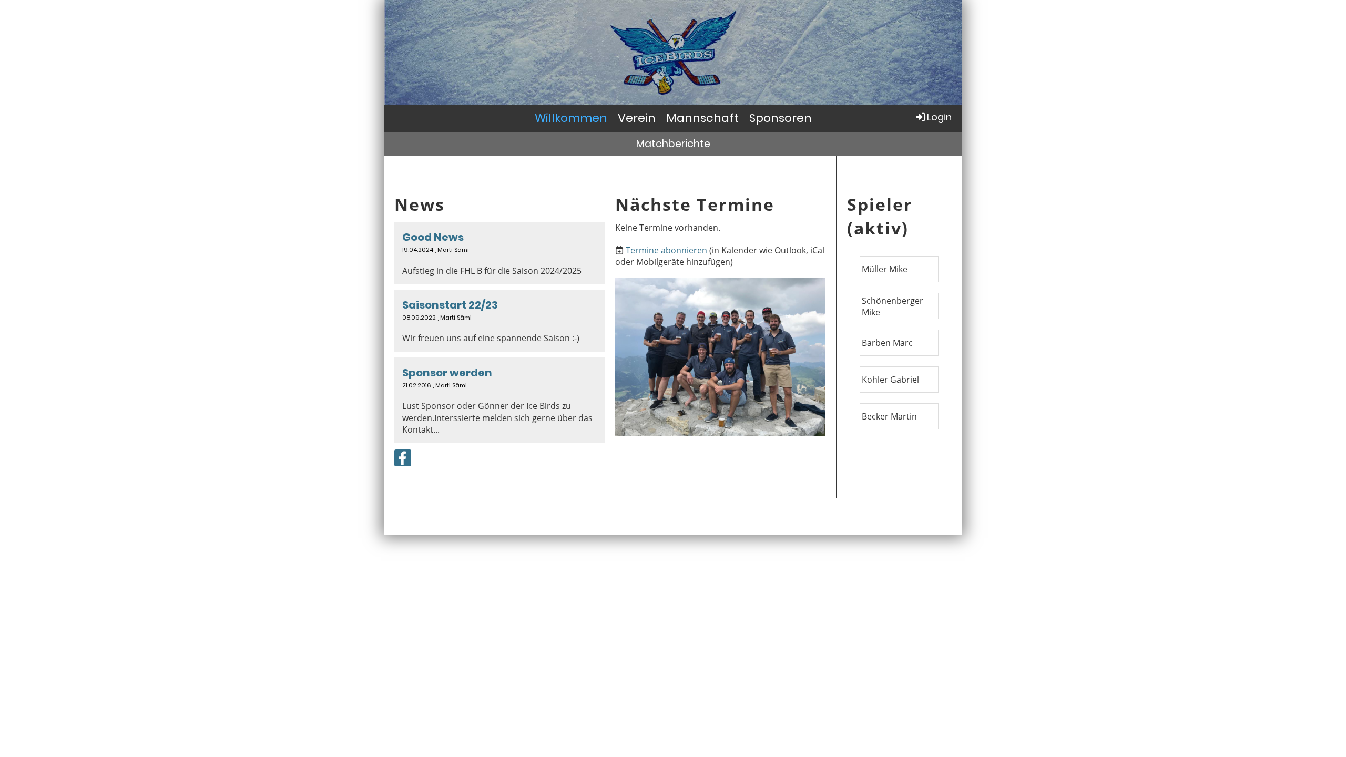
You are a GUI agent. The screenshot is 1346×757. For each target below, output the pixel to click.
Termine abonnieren (666, 250)
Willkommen (571, 118)
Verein (637, 118)
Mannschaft (702, 118)
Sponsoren (780, 118)
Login (939, 117)
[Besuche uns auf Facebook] (402, 459)
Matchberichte (673, 144)
